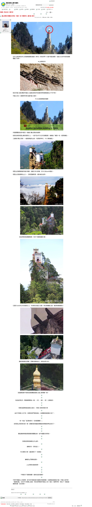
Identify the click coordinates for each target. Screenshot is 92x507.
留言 (3, 31)
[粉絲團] (10, 505)
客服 (31, 504)
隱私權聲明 (27, 504)
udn (1, 7)
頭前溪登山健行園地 (12, 3)
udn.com (53, 503)
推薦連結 (33, 9)
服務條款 (17, 504)
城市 (4, 7)
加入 (75, 505)
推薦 (51, 17)
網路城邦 (53, 1)
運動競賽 (7, 7)
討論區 (11, 9)
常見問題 (13, 504)
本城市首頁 (5, 9)
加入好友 (7, 31)
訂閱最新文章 (23, 5)
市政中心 (50, 9)
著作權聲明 (22, 504)
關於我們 (8, 504)
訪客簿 (43, 9)
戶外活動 (11, 7)
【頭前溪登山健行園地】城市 (18, 7)
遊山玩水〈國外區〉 (9, 12)
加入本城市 (8, 5)
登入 (73, 505)
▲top (54, 501)
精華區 (16, 9)
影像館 (27, 9)
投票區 (22, 9)
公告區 (38, 9)
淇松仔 (9, 4)
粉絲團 (13, 505)
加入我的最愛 (17, 5)
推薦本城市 (13, 5)
